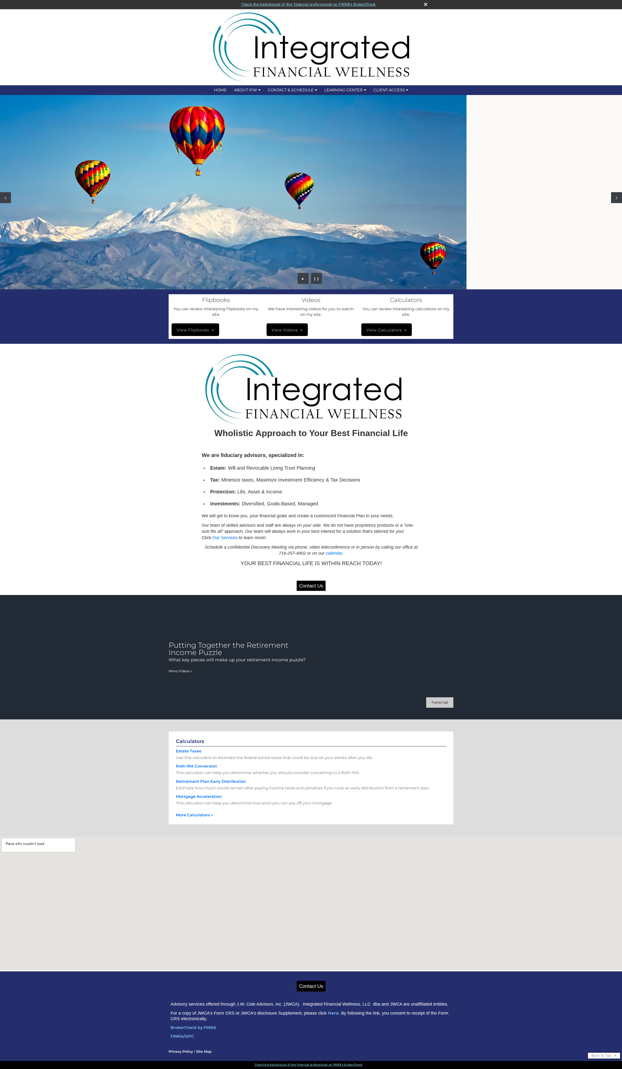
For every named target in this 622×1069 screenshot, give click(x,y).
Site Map (204, 1051)
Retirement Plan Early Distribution (211, 781)
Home (220, 90)
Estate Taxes (188, 751)
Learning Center (343, 90)
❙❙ (316, 278)
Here (333, 1013)
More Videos (180, 671)
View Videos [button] (285, 330)
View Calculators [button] (384, 330)
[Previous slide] (5, 197)
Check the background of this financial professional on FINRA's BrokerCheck (308, 4)
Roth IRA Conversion (196, 766)
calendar (334, 553)
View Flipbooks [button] (193, 330)
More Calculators (194, 815)
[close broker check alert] (426, 4)
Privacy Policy (181, 1051)
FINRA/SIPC (182, 1036)
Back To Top (601, 1055)
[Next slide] (616, 197)
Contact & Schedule (291, 90)
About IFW (245, 90)
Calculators (190, 741)
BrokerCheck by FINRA (193, 1027)
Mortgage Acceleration (199, 796)
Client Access (389, 90)
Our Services (225, 537)
